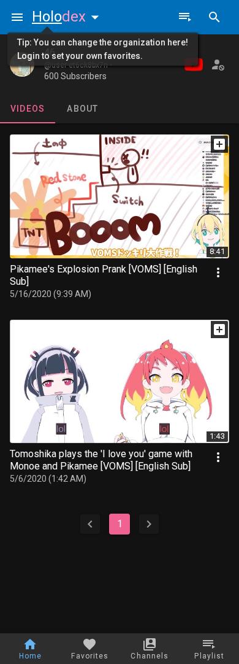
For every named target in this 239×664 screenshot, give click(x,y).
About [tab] (82, 109)
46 (49, 52)
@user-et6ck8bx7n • (78, 65)
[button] (68, 16)
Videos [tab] (27, 109)
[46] (22, 64)
